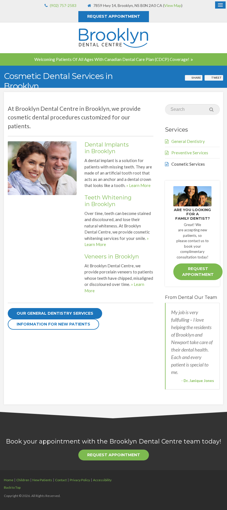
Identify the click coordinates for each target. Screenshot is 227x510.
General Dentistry (188, 141)
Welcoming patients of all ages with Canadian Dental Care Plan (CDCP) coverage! (111, 59)
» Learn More (138, 185)
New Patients (42, 480)
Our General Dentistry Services (55, 313)
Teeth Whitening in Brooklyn (107, 200)
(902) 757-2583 (63, 5)
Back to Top (12, 487)
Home (8, 480)
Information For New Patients (53, 324)
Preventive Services (189, 152)
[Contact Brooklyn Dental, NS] (192, 196)
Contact (61, 480)
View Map (172, 5)
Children (22, 480)
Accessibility (102, 480)
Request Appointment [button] (113, 16)
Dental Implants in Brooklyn (106, 148)
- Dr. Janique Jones (197, 380)
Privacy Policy (80, 480)
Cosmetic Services (188, 164)
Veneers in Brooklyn (111, 256)
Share (196, 77)
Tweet (216, 77)
